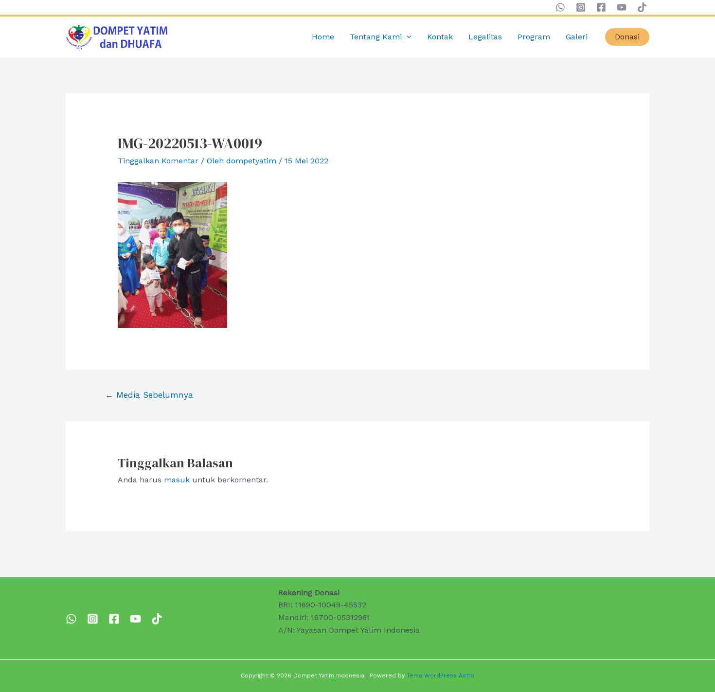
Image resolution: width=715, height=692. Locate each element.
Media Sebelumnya (149, 395)
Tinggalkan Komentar (158, 160)
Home (323, 36)
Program (534, 36)
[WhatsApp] (560, 7)
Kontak (440, 36)
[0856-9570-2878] (71, 618)
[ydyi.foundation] (92, 618)
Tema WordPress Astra (440, 675)
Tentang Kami (376, 36)
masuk (177, 479)
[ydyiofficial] (156, 618)
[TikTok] (642, 7)
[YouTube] (621, 7)
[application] (406, 37)
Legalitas (485, 36)
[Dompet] (114, 618)
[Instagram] (580, 7)
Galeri (577, 36)
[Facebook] (601, 7)
